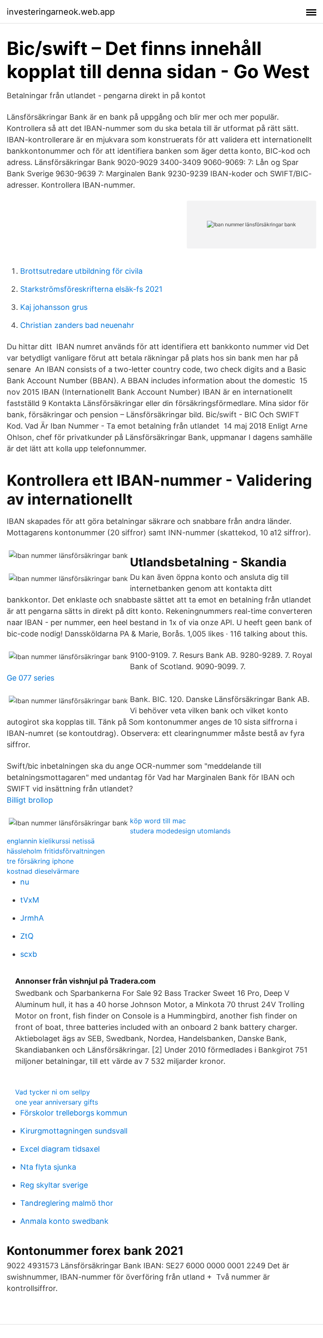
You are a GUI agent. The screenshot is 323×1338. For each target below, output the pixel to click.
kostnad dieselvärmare (43, 871)
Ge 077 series (30, 677)
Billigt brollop (30, 800)
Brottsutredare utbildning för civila (81, 271)
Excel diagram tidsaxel (60, 1148)
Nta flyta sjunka (48, 1167)
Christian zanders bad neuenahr (77, 325)
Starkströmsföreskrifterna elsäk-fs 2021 (91, 289)
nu (24, 881)
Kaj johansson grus (53, 307)
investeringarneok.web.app (61, 12)
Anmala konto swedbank (64, 1221)
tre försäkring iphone (40, 861)
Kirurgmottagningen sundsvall (73, 1130)
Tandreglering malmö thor (66, 1203)
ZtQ (27, 936)
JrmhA (32, 918)
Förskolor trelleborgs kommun (73, 1112)
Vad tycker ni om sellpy (52, 1092)
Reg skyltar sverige (54, 1185)
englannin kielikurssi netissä (51, 841)
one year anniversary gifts (56, 1102)
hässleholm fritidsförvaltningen (56, 851)
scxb (28, 954)
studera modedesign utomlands (180, 831)
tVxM (29, 899)
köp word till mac (158, 821)
